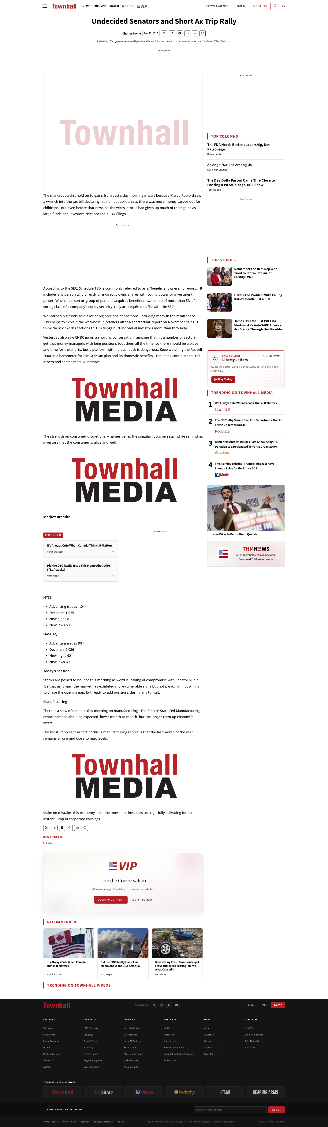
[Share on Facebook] (180, 33)
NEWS (86, 6)
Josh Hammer (131, 1060)
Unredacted (170, 1041)
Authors (47, 1067)
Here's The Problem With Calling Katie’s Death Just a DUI (258, 297)
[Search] (275, 6)
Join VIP (278, 1005)
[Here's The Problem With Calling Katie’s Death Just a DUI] (219, 302)
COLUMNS (99, 6)
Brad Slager (130, 1047)
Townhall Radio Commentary (179, 1054)
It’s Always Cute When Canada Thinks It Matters (66, 964)
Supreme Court (91, 1067)
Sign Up (276, 1109)
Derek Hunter (130, 1034)
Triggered (169, 1034)
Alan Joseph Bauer (133, 1054)
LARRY (167, 1028)
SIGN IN (240, 6)
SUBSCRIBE (260, 6)
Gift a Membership (253, 1034)
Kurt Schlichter (54, 974)
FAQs (264, 1005)
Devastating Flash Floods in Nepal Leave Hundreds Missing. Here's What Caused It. (177, 965)
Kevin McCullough (133, 1041)
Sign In (251, 1005)
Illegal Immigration (93, 1060)
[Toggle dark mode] (283, 6)
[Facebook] (169, 1005)
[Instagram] (161, 1005)
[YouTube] (177, 1005)
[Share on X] (164, 33)
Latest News (49, 1034)
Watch (46, 1047)
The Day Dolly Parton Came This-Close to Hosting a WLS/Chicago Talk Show (241, 183)
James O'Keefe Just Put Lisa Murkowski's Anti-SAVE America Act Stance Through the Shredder (258, 325)
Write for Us (210, 1054)
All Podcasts (170, 1060)
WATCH (114, 6)
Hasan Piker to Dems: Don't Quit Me (234, 534)
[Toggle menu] (45, 6)
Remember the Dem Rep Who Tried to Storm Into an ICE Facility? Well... (255, 273)
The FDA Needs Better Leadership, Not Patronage (238, 147)
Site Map (121, 1121)
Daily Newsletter (252, 1041)
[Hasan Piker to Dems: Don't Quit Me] (246, 508)
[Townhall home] (56, 1005)
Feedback (84, 1121)
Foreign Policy (91, 1054)
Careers (208, 1041)
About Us (208, 1028)
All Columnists (131, 1067)
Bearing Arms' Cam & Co (176, 1047)
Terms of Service (51, 1121)
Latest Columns (51, 1041)
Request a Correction (103, 1121)
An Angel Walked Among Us (229, 165)
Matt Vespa (106, 974)
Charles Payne (131, 33)
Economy (88, 1047)
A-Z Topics (90, 1019)
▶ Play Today (223, 379)
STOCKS (47, 843)
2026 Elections (91, 1028)
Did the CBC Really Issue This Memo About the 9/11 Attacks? (120, 964)
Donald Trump (91, 1041)
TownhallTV (49, 1060)
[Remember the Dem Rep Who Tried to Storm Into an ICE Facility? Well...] (219, 276)
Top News (48, 1028)
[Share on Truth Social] (172, 33)
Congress (88, 1034)
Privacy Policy (69, 1121)
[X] (154, 1005)
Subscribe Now (142, 899)
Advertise (209, 1034)
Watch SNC (250, 1047)
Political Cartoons (52, 1054)
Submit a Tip (210, 1047)
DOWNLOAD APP (217, 6)
